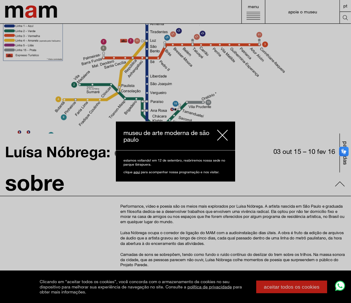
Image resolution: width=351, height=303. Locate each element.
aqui (136, 172)
